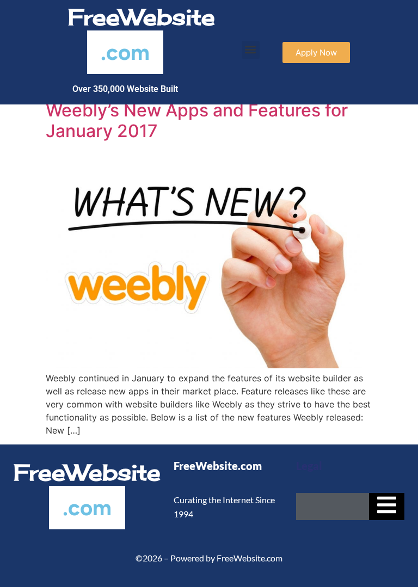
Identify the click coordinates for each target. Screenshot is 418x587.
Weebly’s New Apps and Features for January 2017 (197, 120)
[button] (251, 50)
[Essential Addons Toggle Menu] (386, 506)
